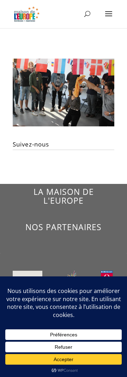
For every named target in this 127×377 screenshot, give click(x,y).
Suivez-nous (31, 144)
